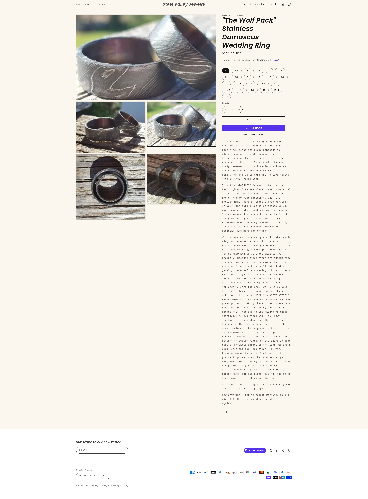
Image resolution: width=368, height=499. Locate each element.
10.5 (282, 77)
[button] (276, 4)
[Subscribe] (124, 450)
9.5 (258, 77)
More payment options (253, 135)
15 (264, 90)
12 (250, 84)
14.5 (252, 90)
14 (240, 90)
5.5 (237, 71)
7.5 (280, 71)
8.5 (237, 77)
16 (226, 96)
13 (275, 84)
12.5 (263, 84)
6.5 (258, 71)
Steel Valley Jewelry (96, 486)
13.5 (227, 90)
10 (270, 77)
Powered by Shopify (118, 486)
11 (226, 84)
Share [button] (228, 412)
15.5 (276, 90)
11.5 (238, 84)
